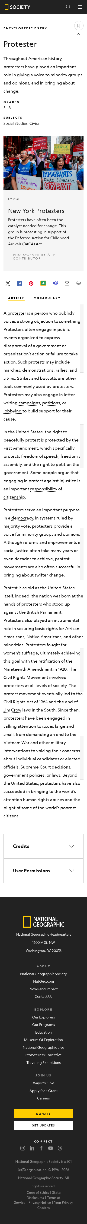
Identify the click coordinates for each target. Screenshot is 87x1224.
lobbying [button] (12, 410)
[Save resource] (79, 25)
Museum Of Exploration (43, 1039)
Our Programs (43, 1024)
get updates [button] (43, 1125)
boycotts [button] (48, 378)
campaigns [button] (29, 402)
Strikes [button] (23, 378)
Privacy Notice (40, 1202)
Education (43, 1032)
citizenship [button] (14, 496)
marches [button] (11, 370)
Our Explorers (43, 1017)
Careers (43, 1098)
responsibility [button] (43, 488)
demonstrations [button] (38, 370)
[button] (43, 846)
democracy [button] (22, 517)
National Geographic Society (43, 973)
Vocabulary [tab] (47, 298)
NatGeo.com (43, 981)
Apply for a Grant (43, 1090)
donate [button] (43, 1114)
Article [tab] (16, 298)
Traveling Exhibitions (43, 1062)
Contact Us (43, 996)
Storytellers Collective (44, 1054)
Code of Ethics (38, 1192)
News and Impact (43, 989)
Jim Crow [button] (12, 709)
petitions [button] (51, 402)
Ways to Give (43, 1083)
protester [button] (16, 313)
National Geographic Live (43, 1047)
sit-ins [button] (9, 378)
